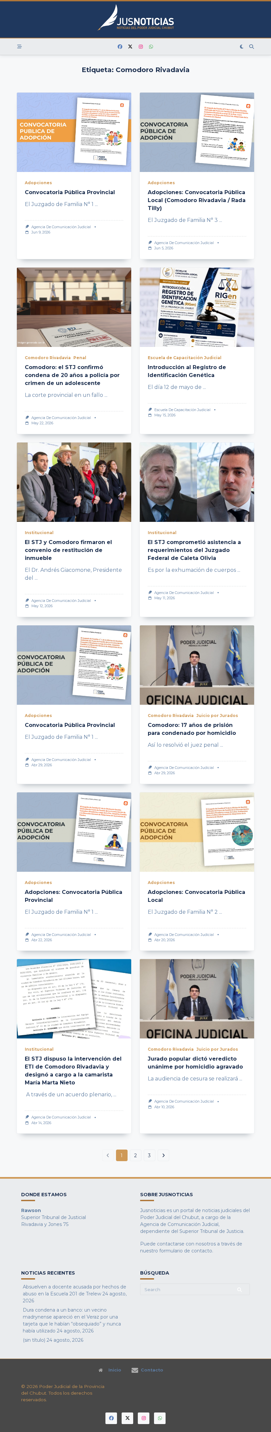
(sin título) (34, 1340)
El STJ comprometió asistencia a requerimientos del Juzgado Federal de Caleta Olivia (194, 550)
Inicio (114, 1370)
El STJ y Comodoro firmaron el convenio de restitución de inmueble (68, 550)
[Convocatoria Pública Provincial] (74, 132)
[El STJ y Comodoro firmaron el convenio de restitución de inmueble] (74, 482)
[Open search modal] (252, 47)
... (96, 204)
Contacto (152, 1370)
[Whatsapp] (151, 47)
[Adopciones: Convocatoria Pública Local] (197, 832)
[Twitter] (131, 47)
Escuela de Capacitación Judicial (184, 357)
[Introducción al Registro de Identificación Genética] (197, 307)
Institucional (39, 532)
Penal (79, 357)
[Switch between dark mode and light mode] (242, 47)
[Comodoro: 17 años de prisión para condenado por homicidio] (197, 665)
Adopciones (38, 182)
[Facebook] (120, 47)
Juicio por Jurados (217, 715)
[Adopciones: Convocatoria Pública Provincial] (74, 832)
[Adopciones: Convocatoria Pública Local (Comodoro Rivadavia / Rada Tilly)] (197, 132)
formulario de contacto (185, 1251)
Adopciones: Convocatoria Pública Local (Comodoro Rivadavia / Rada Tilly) (197, 200)
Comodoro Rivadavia (48, 357)
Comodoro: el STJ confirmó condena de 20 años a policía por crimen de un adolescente (72, 375)
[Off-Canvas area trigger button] (19, 47)
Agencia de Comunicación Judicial (61, 227)
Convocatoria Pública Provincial (70, 192)
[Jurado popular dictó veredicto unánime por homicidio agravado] (197, 998)
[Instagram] (141, 47)
